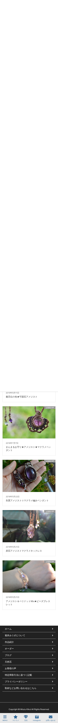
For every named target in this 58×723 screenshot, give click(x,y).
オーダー (9, 648)
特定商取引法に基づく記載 (18, 675)
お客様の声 (10, 668)
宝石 (26, 720)
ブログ (8, 655)
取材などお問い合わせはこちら (20, 688)
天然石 (8, 661)
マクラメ (15, 720)
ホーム (8, 628)
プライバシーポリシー (16, 681)
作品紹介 (9, 642)
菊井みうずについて (15, 635)
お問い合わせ (50, 720)
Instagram (37, 720)
